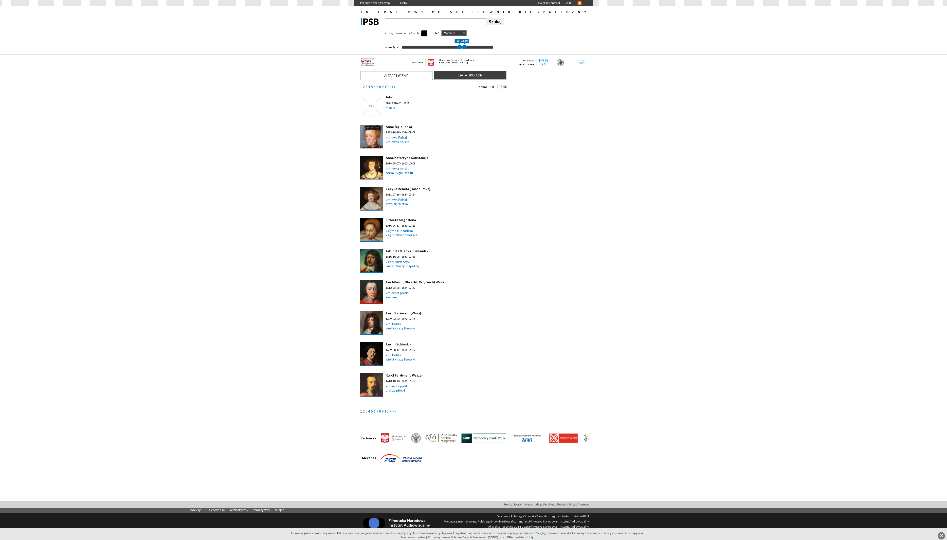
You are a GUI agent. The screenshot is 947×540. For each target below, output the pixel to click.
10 (386, 87)
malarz (390, 108)
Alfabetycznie (396, 76)
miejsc (279, 510)
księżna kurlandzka (399, 231)
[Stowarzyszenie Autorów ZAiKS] (527, 437)
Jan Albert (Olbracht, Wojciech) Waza (415, 282)
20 (498, 87)
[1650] (464, 47)
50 (505, 87)
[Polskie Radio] (563, 437)
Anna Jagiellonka (399, 127)
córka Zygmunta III (399, 173)
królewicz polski (397, 293)
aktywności (217, 510)
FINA (403, 3)
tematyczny (261, 510)
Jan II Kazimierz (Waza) (403, 313)
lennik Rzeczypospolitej (402, 266)
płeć (436, 33)
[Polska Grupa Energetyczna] (401, 457)
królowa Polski (396, 138)
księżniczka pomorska (401, 235)
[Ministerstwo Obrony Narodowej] (416, 437)
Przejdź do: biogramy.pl (375, 3)
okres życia (392, 47)
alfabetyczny (239, 510)
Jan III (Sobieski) (398, 344)
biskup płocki (395, 390)
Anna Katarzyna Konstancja (407, 158)
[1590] (459, 47)
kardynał (392, 297)
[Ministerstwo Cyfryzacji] (394, 437)
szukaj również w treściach (402, 33)
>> (394, 87)
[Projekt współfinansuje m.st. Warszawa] (586, 437)
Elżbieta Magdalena (401, 220)
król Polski (393, 324)
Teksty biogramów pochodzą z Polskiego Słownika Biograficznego (546, 504)
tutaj (530, 537)
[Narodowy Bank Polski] (484, 437)
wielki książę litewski (400, 328)
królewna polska (397, 142)
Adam (390, 97)
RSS (580, 3)
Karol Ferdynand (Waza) (404, 375)
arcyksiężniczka (397, 204)
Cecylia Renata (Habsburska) (408, 189)
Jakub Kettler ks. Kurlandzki (407, 251)
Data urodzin (470, 75)
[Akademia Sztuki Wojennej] (441, 437)
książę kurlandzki (398, 262)
